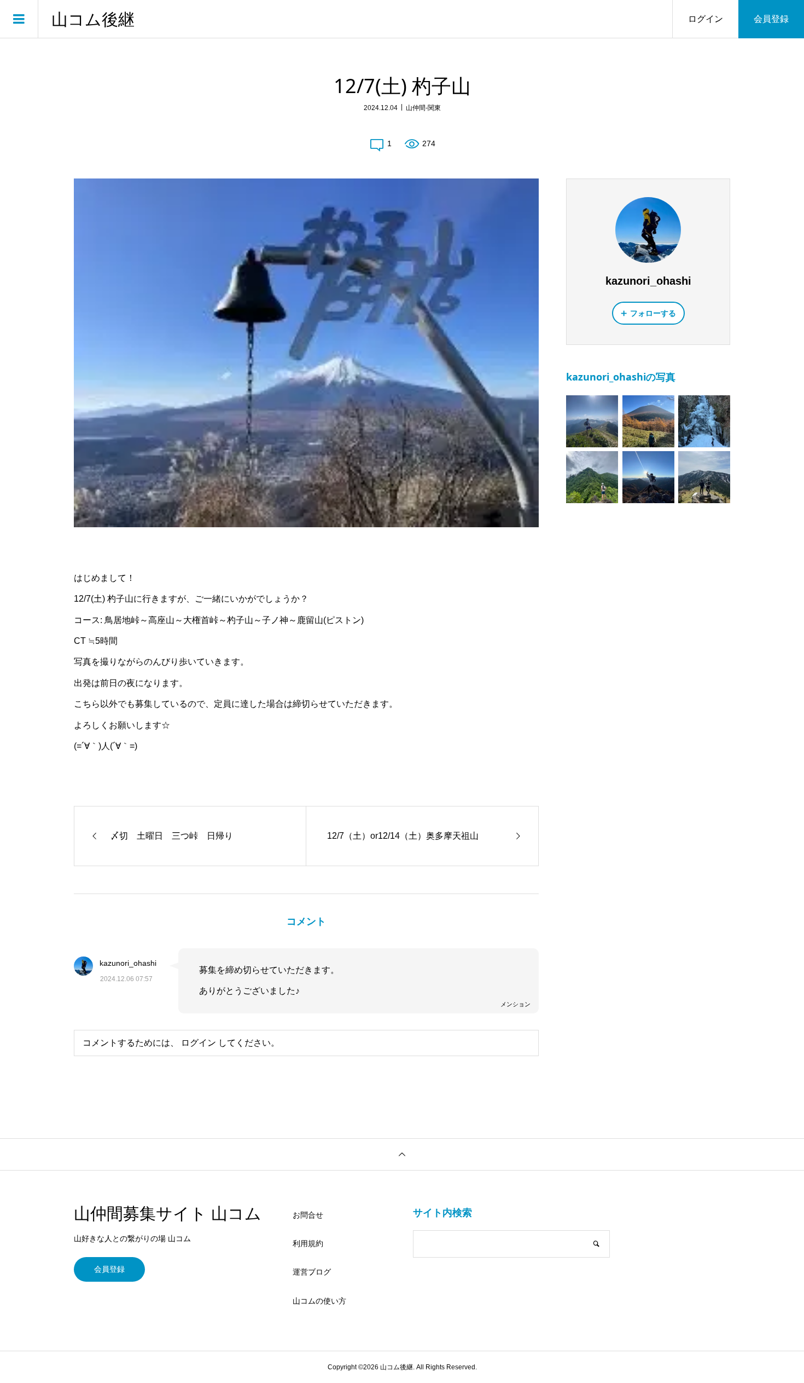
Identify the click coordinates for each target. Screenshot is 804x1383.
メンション (515, 1004)
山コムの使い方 (319, 1300)
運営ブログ (312, 1271)
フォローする (653, 313)
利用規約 (308, 1243)
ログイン (705, 19)
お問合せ (308, 1215)
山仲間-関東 (423, 108)
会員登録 (771, 19)
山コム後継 (93, 19)
